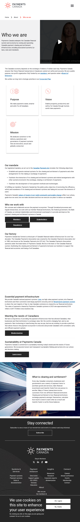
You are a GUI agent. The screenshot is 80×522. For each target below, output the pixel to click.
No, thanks (58, 507)
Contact (67, 483)
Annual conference (67, 476)
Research (50, 476)
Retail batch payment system (64, 302)
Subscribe (40, 433)
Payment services (16, 478)
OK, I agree (58, 501)
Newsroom (50, 473)
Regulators (17, 225)
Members (16, 219)
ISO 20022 (33, 480)
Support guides (33, 478)
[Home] (40, 451)
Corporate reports (50, 478)
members (43, 73)
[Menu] (72, 6)
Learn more (16, 354)
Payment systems (16, 476)
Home (7, 17)
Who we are (41, 492)
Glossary (34, 483)
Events (67, 478)
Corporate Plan (45, 79)
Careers (67, 473)
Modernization (17, 333)
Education (33, 485)
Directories (34, 476)
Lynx (39, 299)
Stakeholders (42, 219)
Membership (67, 480)
